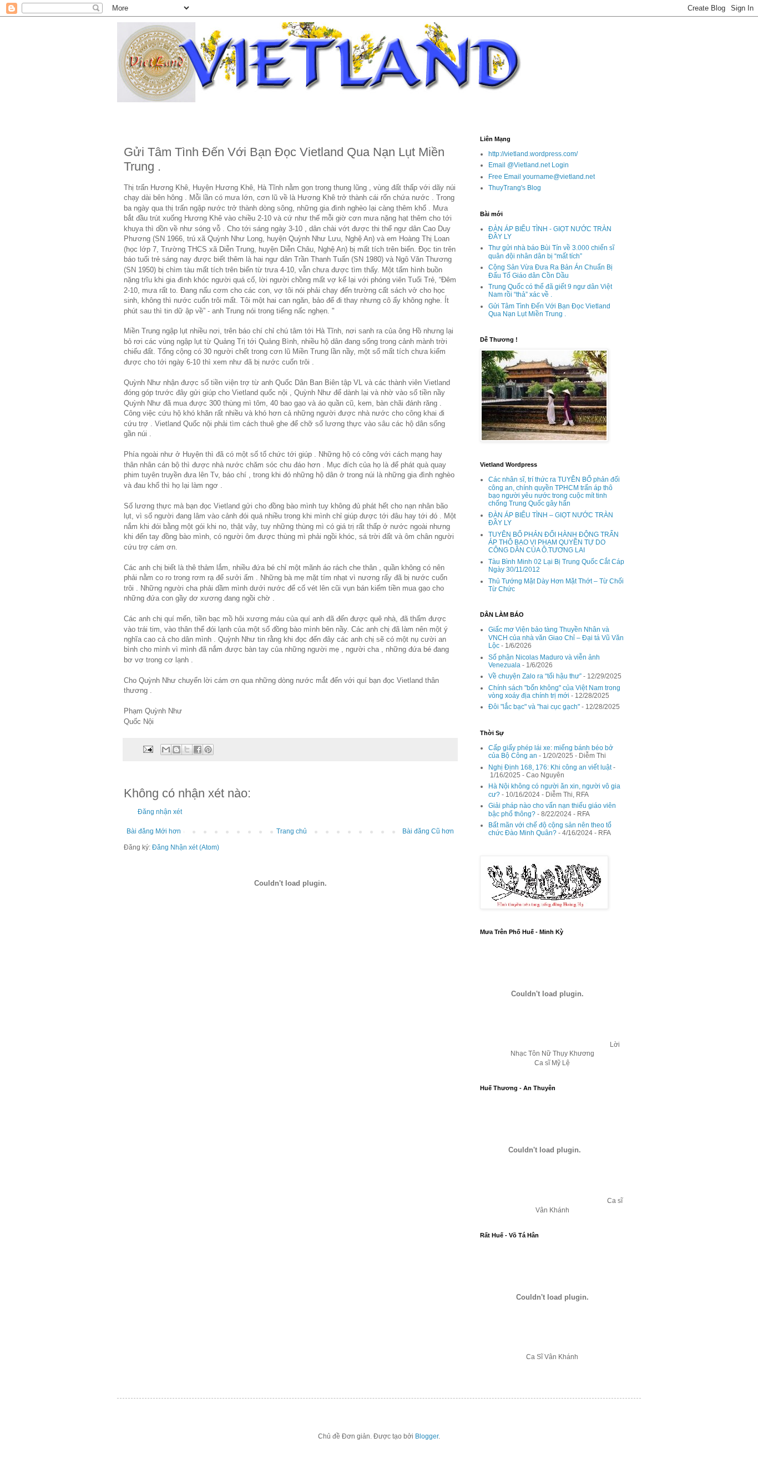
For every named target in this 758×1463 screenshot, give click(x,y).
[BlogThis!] (176, 749)
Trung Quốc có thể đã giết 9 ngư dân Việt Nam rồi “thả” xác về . (550, 290)
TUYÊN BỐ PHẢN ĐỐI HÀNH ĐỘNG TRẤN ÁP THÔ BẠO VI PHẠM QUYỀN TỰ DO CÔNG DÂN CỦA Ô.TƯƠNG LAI (553, 543)
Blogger (426, 1436)
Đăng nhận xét (160, 812)
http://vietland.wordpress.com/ (533, 154)
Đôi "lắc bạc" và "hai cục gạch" (534, 707)
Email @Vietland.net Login (528, 165)
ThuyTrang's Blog (514, 188)
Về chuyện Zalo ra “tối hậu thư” (535, 676)
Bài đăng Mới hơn (154, 831)
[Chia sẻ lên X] (187, 749)
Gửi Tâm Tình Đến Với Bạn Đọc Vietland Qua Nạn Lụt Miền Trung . (549, 310)
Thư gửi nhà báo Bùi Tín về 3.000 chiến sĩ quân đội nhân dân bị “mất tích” (551, 251)
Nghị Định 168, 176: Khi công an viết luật (550, 767)
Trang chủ (291, 831)
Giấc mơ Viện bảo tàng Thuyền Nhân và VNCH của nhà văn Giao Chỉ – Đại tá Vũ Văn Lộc (556, 638)
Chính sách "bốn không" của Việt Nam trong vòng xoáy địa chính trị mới (554, 692)
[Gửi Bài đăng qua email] (147, 749)
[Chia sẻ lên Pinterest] (208, 749)
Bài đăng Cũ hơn (428, 831)
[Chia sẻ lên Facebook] (197, 749)
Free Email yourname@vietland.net (541, 177)
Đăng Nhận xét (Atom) (185, 847)
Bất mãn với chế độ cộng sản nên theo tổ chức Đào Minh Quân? (550, 829)
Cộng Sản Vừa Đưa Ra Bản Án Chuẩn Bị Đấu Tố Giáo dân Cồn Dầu (550, 271)
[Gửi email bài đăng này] (165, 749)
